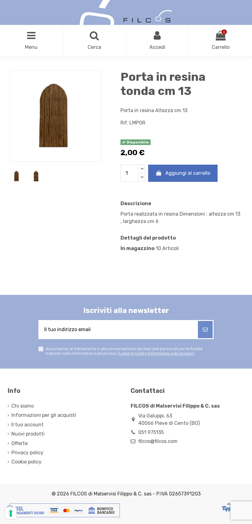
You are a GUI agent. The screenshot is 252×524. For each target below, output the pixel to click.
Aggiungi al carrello (187, 173)
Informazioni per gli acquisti (43, 415)
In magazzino (137, 248)
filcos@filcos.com (158, 441)
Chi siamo (22, 406)
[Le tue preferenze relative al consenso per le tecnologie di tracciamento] (11, 513)
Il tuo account (27, 425)
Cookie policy (26, 462)
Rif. (124, 123)
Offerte (19, 443)
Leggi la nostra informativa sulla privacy (156, 353)
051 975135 (151, 432)
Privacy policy (27, 453)
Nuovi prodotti (28, 434)
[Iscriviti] (205, 329)
